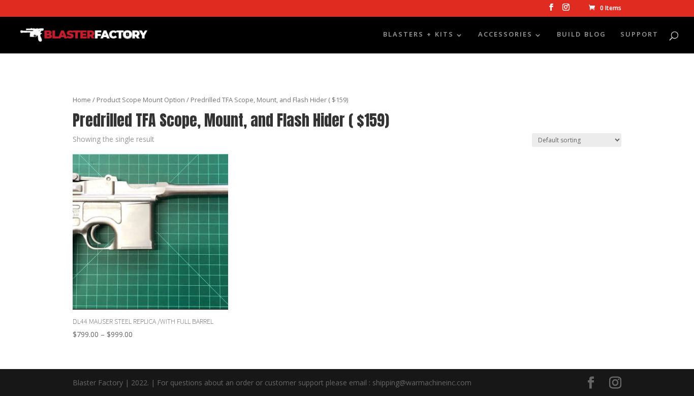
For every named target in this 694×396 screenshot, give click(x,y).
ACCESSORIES (505, 36)
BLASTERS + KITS (418, 36)
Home (82, 99)
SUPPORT (639, 36)
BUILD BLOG (581, 36)
